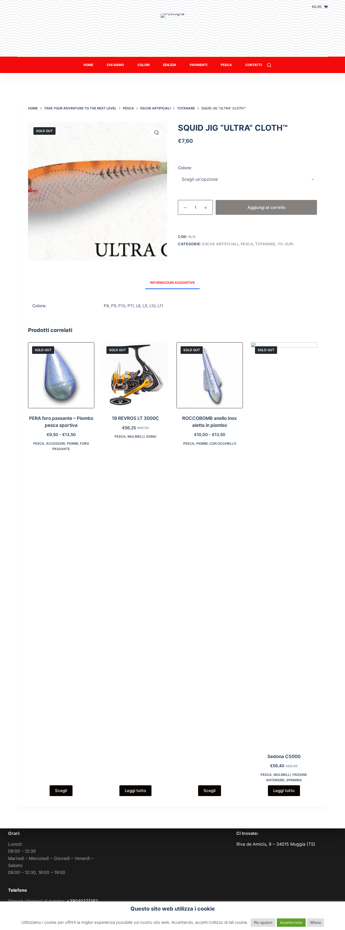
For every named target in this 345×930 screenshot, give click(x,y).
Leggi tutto (135, 790)
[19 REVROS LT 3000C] (135, 375)
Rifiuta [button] (315, 922)
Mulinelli (135, 436)
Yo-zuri (286, 244)
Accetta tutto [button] (291, 922)
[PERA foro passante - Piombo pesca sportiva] (61, 375)
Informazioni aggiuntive (172, 283)
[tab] (172, 283)
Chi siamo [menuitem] (115, 65)
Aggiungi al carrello (266, 207)
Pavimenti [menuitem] (198, 65)
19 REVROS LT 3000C (135, 418)
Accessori (55, 443)
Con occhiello (222, 443)
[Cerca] (269, 65)
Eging (151, 436)
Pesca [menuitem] (226, 65)
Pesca (247, 244)
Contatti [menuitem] (253, 65)
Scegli (61, 790)
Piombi (72, 443)
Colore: (185, 167)
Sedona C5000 (284, 756)
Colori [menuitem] (143, 65)
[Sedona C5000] (284, 544)
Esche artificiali (220, 244)
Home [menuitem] (88, 65)
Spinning (294, 780)
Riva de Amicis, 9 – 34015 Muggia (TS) (275, 844)
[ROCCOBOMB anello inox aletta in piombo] (210, 375)
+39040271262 (82, 901)
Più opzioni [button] (263, 922)
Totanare (265, 244)
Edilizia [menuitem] (169, 65)
